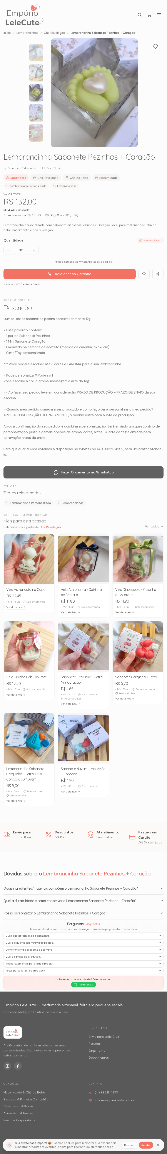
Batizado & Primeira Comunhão (25, 1099)
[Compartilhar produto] (158, 274)
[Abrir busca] (140, 15)
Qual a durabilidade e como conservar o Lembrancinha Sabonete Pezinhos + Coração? (70, 901)
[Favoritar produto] (155, 46)
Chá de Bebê (79, 178)
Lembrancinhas (27, 33)
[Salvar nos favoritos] (48, 540)
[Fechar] (158, 1145)
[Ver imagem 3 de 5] (36, 92)
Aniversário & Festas (18, 1113)
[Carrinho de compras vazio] (149, 15)
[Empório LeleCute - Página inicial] (24, 15)
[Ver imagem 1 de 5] (36, 52)
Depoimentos (99, 1057)
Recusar (129, 1145)
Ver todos (152, 526)
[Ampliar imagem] (130, 139)
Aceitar (146, 1145)
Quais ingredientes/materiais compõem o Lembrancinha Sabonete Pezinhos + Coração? (70, 888)
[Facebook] (18, 1066)
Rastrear (95, 1044)
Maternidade (108, 178)
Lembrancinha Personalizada (28, 186)
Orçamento (97, 1051)
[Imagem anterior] (58, 93)
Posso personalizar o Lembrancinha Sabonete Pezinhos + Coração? (55, 913)
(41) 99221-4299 (106, 1092)
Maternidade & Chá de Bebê (24, 1092)
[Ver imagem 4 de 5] (36, 113)
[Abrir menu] (159, 14)
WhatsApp (86, 984)
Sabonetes (18, 178)
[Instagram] (7, 1066)
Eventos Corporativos (19, 1120)
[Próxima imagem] (130, 93)
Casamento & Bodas (18, 1106)
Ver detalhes (14, 607)
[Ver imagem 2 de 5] (36, 72)
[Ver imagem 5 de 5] (36, 133)
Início (7, 33)
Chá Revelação (54, 33)
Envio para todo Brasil (104, 1037)
